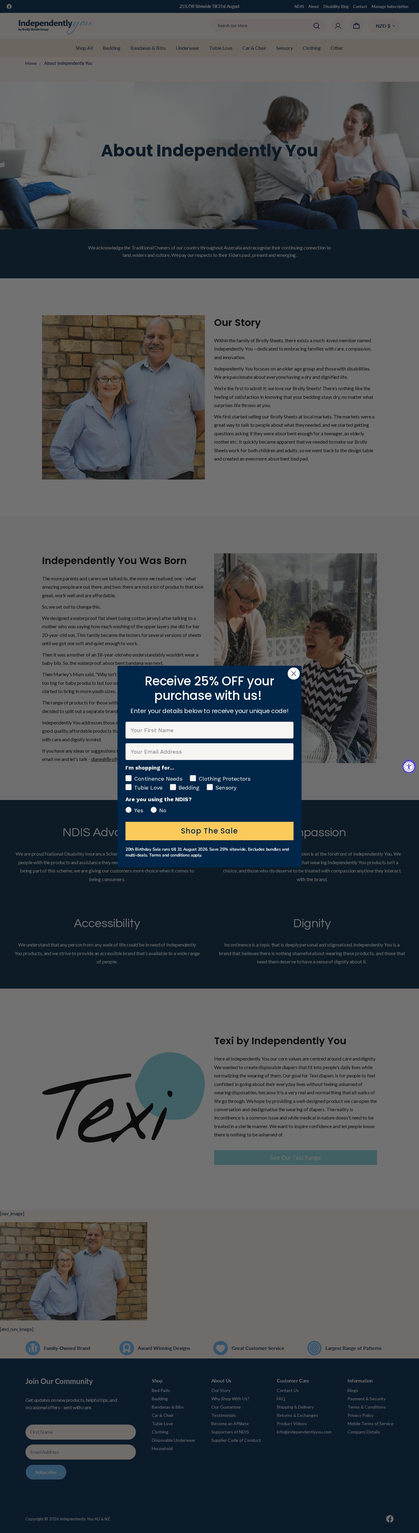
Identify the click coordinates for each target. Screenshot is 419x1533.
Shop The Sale (209, 831)
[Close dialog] (293, 673)
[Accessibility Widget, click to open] (409, 767)
